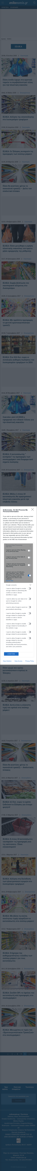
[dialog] (18, 585)
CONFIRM (11, 654)
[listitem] (18, 545)
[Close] (33, 510)
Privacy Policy (29, 661)
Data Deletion (7, 661)
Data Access (18, 661)
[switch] (29, 551)
